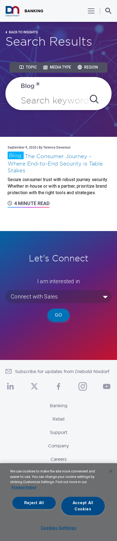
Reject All (34, 503)
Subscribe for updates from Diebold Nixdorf (62, 371)
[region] (58, 502)
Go (58, 315)
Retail (58, 419)
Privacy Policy (23, 487)
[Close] (111, 471)
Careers (59, 459)
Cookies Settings (58, 528)
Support (58, 432)
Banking (58, 405)
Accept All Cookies (83, 506)
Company (58, 445)
